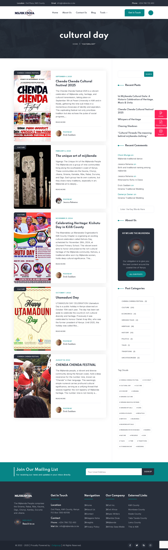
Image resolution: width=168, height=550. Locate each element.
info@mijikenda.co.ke (66, 3)
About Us (90, 509)
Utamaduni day (126, 446)
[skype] (143, 545)
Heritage (126, 326)
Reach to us (28, 524)
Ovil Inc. (111, 505)
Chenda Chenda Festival (28, 73)
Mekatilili (141, 413)
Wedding (140, 446)
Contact (89, 514)
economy (124, 391)
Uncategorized (129, 358)
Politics (125, 339)
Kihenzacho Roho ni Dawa (130, 180)
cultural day (125, 385)
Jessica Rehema (125, 164)
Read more (60, 122)
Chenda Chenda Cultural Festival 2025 (74, 83)
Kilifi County (133, 505)
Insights (89, 522)
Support (161, 134)
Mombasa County (136, 509)
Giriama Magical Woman (129, 402)
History (125, 333)
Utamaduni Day (67, 297)
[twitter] (136, 545)
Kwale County (134, 514)
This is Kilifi (133, 527)
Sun (144, 435)
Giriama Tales (128, 320)
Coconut (147, 380)
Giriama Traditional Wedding (131, 189)
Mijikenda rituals (127, 424)
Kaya (139, 408)
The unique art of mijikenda (76, 156)
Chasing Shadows (127, 126)
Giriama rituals (126, 408)
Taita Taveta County (137, 518)
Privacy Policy (161, 125)
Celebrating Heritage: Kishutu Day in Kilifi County (78, 225)
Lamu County (134, 522)
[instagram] (150, 545)
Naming (147, 430)
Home (75, 44)
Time (131, 441)
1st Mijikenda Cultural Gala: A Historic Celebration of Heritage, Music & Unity (135, 99)
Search (149, 74)
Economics (127, 314)
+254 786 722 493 (146, 3)
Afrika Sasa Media (115, 527)
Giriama (136, 391)
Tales (124, 345)
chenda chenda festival (129, 380)
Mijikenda (135, 419)
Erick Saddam (124, 185)
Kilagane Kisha (93, 518)
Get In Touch (134, 13)
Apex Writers (113, 514)
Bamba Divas (113, 518)
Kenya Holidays (126, 413)
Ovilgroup (56, 545)
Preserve (134, 435)
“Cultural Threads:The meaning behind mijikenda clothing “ (135, 134)
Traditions (127, 351)
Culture (21, 147)
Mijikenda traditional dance (130, 158)
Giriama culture (126, 397)
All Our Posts (136, 274)
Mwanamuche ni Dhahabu (130, 430)
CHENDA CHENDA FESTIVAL (76, 365)
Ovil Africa (112, 509)
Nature (123, 435)
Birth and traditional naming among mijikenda (134, 169)
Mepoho (123, 419)
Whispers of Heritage (129, 119)
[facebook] (130, 545)
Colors (161, 116)
